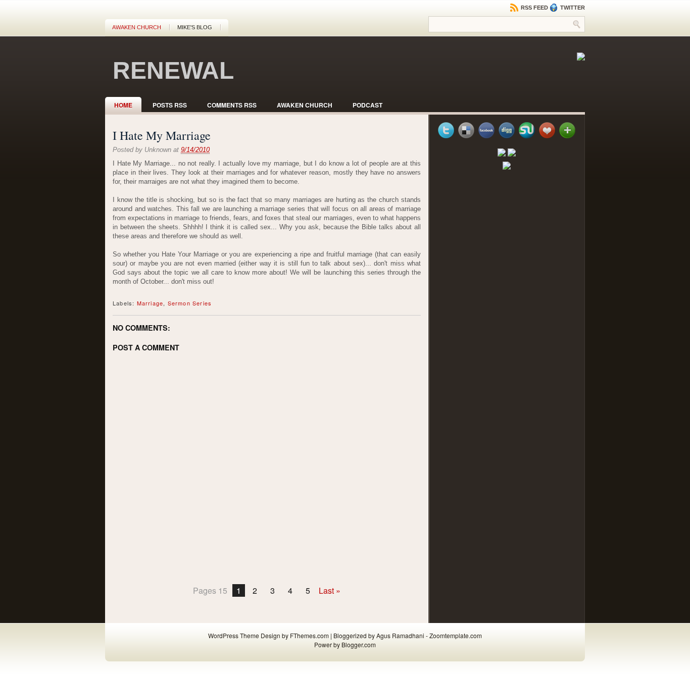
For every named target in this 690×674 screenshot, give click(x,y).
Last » (329, 590)
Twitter (572, 8)
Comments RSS (232, 105)
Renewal (173, 70)
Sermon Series (190, 303)
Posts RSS (170, 105)
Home (123, 105)
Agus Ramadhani (400, 635)
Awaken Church (136, 27)
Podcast (367, 105)
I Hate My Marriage (162, 135)
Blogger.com (358, 644)
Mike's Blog (194, 27)
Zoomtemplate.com (455, 635)
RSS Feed (533, 8)
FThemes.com (309, 635)
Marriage (150, 303)
